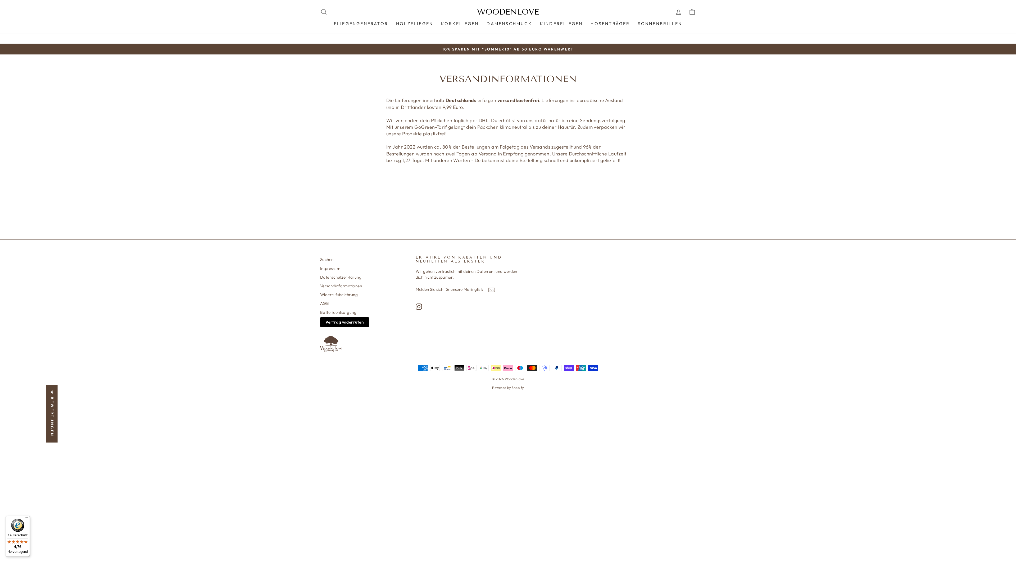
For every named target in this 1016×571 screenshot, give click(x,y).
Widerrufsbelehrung (339, 294)
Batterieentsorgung (338, 312)
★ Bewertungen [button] (52, 413)
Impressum (330, 268)
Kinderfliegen (561, 23)
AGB (324, 303)
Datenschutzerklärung (340, 277)
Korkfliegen (460, 23)
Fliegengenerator (361, 23)
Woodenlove (508, 12)
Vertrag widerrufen (344, 322)
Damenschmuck (509, 23)
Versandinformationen (341, 285)
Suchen (327, 259)
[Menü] (27, 519)
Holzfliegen (414, 23)
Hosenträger (610, 23)
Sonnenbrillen (660, 23)
